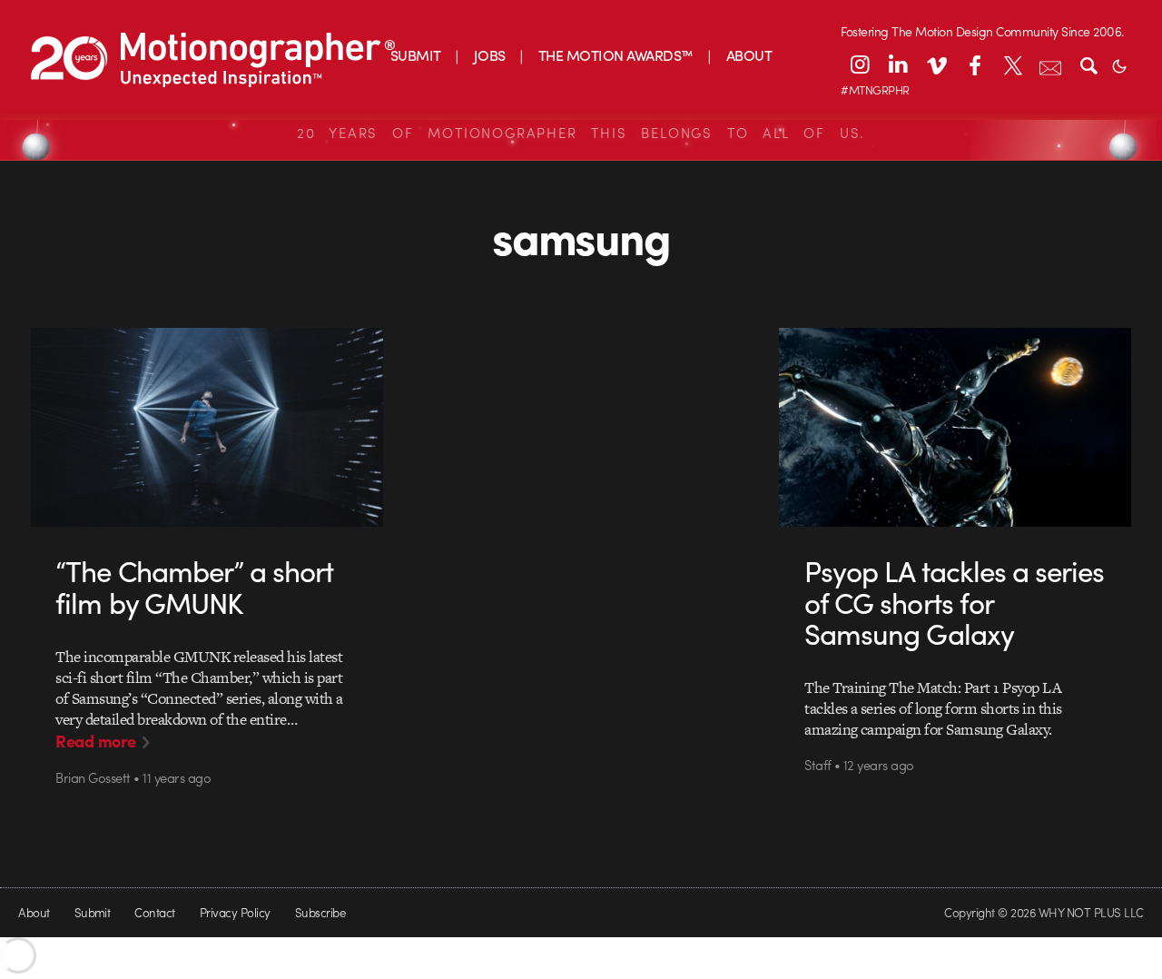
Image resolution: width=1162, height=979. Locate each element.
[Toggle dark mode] (1119, 64)
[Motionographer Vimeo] (936, 64)
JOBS (490, 54)
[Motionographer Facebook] (974, 64)
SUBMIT (415, 54)
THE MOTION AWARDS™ (616, 54)
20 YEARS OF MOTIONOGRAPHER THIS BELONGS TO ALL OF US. (581, 133)
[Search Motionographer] (1088, 64)
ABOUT (749, 54)
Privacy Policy (235, 912)
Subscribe (320, 912)
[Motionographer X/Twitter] (1012, 64)
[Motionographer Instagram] (859, 64)
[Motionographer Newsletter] (1050, 64)
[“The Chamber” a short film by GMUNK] (207, 427)
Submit (92, 912)
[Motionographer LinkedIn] (897, 64)
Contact (154, 912)
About (33, 912)
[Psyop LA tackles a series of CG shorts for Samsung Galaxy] (955, 427)
